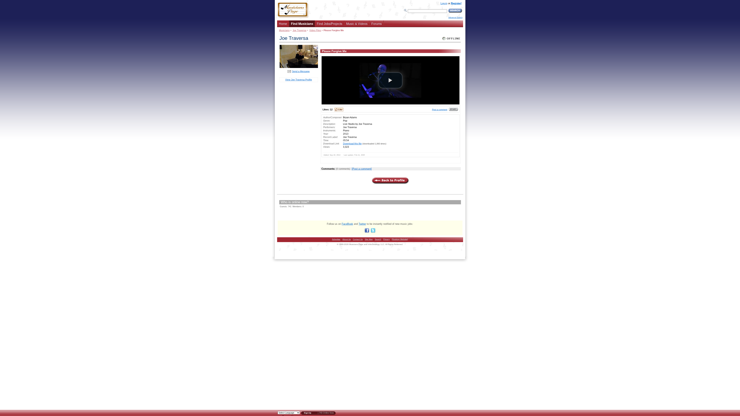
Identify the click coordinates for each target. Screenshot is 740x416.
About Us (346, 239)
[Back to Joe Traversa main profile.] (298, 67)
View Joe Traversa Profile (298, 79)
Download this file (352, 143)
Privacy (386, 239)
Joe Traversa (299, 30)
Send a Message (301, 71)
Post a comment (439, 109)
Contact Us (358, 239)
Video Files (315, 30)
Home (283, 23)
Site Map (369, 239)
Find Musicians (302, 23)
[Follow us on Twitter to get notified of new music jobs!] (373, 232)
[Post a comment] (362, 168)
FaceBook (347, 223)
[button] (390, 80)
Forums (376, 23)
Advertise (336, 239)
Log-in (444, 3)
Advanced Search (455, 17)
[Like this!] (339, 109)
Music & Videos (356, 23)
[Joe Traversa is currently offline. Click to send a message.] (451, 40)
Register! (456, 3)
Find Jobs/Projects (329, 23)
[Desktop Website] (400, 239)
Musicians (284, 30)
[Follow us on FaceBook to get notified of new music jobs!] (367, 232)
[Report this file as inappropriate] (453, 110)
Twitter (362, 223)
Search (378, 239)
